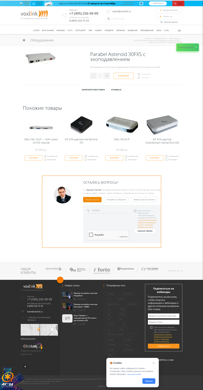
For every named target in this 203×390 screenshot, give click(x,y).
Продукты (109, 30)
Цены (158, 30)
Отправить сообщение (116, 199)
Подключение (113, 304)
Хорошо (149, 381)
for (108, 329)
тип (108, 319)
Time (120, 319)
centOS (122, 314)
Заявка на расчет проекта (144, 199)
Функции (60, 30)
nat (124, 324)
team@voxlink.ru (121, 11)
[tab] (93, 89)
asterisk (110, 294)
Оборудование (147, 30)
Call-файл (127, 340)
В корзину (123, 75)
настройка (127, 294)
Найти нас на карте (28, 338)
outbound (111, 345)
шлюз (121, 329)
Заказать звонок (92, 199)
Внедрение (133, 30)
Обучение (120, 30)
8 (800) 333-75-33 (79, 20)
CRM (90, 30)
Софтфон (111, 350)
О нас (166, 30)
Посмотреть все (174, 270)
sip (108, 299)
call (109, 309)
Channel (110, 340)
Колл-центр (80, 30)
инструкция (128, 350)
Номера (98, 30)
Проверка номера (185, 47)
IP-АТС (70, 30)
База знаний (48, 30)
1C (133, 335)
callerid (110, 324)
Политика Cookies (134, 374)
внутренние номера (115, 335)
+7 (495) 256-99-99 (83, 13)
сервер (122, 309)
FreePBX (121, 299)
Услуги (36, 30)
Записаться (158, 3)
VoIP (108, 314)
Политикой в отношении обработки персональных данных (147, 222)
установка (132, 304)
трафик (110, 355)
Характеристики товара (93, 90)
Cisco (127, 345)
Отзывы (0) (116, 90)
